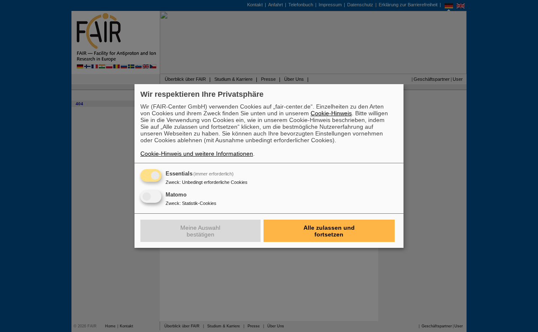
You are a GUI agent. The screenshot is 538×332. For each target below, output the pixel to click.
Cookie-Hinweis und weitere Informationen (196, 153)
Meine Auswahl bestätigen (200, 231)
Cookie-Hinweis (331, 113)
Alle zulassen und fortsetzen (329, 231)
